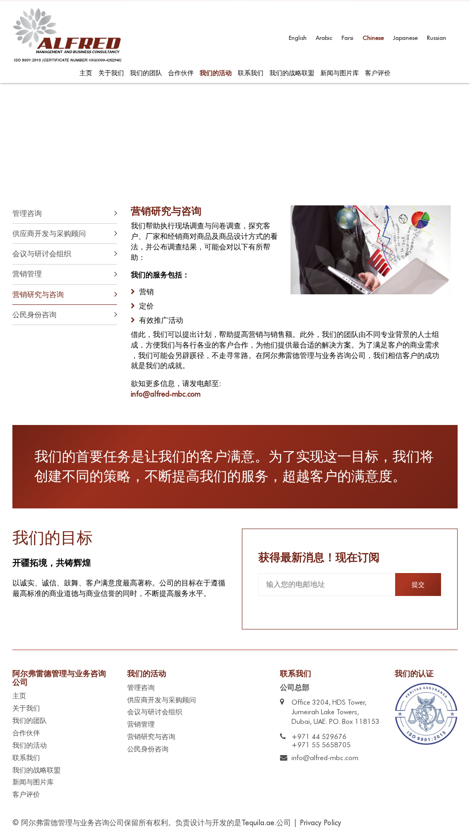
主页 (85, 73)
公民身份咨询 (147, 749)
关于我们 (111, 73)
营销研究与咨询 (151, 737)
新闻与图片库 (339, 73)
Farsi (347, 37)
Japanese (405, 37)
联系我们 (250, 73)
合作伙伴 (181, 73)
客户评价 (378, 73)
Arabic (324, 37)
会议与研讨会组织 (154, 712)
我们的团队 (146, 73)
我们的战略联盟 (291, 73)
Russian (436, 37)
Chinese (373, 37)
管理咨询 (141, 688)
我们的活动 (216, 73)
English (298, 37)
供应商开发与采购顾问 (161, 700)
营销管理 (141, 724)
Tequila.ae (257, 822)
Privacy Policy (320, 822)
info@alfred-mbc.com (166, 394)
